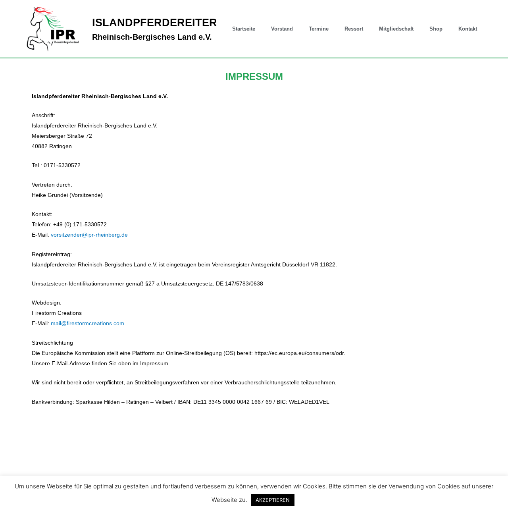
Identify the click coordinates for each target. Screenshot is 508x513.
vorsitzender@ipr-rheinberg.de (89, 234)
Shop (436, 29)
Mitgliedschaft (396, 29)
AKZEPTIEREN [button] (273, 500)
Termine (319, 29)
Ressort (353, 29)
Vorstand (282, 29)
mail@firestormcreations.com (87, 323)
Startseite (243, 29)
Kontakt (467, 29)
